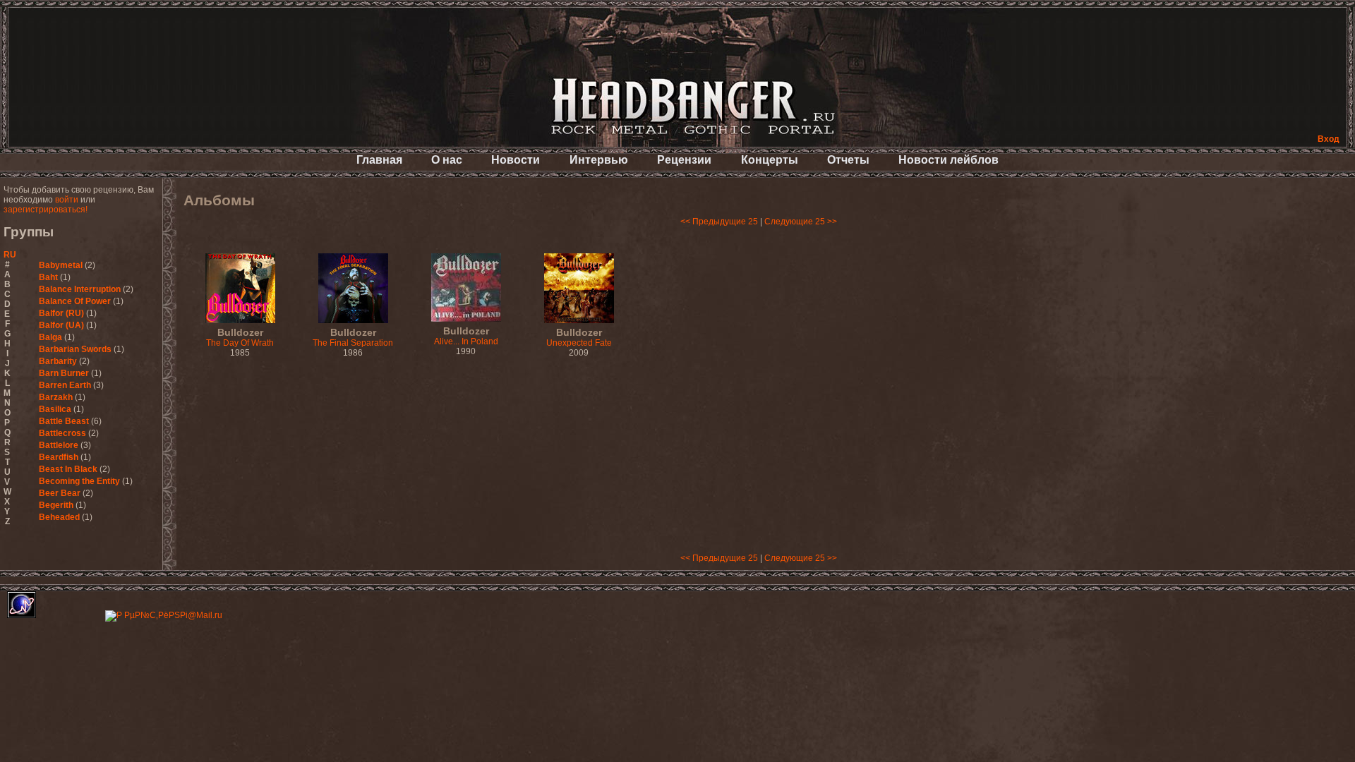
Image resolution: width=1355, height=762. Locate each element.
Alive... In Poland (466, 336)
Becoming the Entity (79, 481)
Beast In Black (68, 469)
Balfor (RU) (61, 313)
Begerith (56, 505)
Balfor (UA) (61, 325)
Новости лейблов (948, 160)
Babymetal (61, 265)
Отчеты (848, 160)
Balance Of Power (75, 301)
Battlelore (58, 445)
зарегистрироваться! (46, 209)
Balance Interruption (80, 289)
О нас (446, 160)
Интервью (599, 160)
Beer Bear (59, 493)
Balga (50, 337)
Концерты (769, 160)
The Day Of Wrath (240, 338)
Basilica (55, 409)
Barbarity (58, 361)
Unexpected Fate (579, 338)
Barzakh (56, 397)
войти (66, 200)
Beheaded (59, 517)
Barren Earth (65, 385)
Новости (515, 160)
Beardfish (58, 457)
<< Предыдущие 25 (719, 221)
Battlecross (62, 433)
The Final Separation (353, 338)
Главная (379, 160)
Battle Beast (64, 421)
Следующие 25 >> (800, 221)
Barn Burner (64, 373)
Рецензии (684, 160)
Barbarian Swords (75, 349)
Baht (48, 277)
